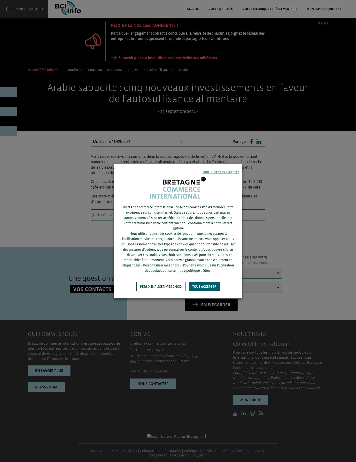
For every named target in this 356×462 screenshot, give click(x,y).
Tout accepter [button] (204, 286)
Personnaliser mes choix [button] (161, 286)
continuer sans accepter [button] (220, 172)
